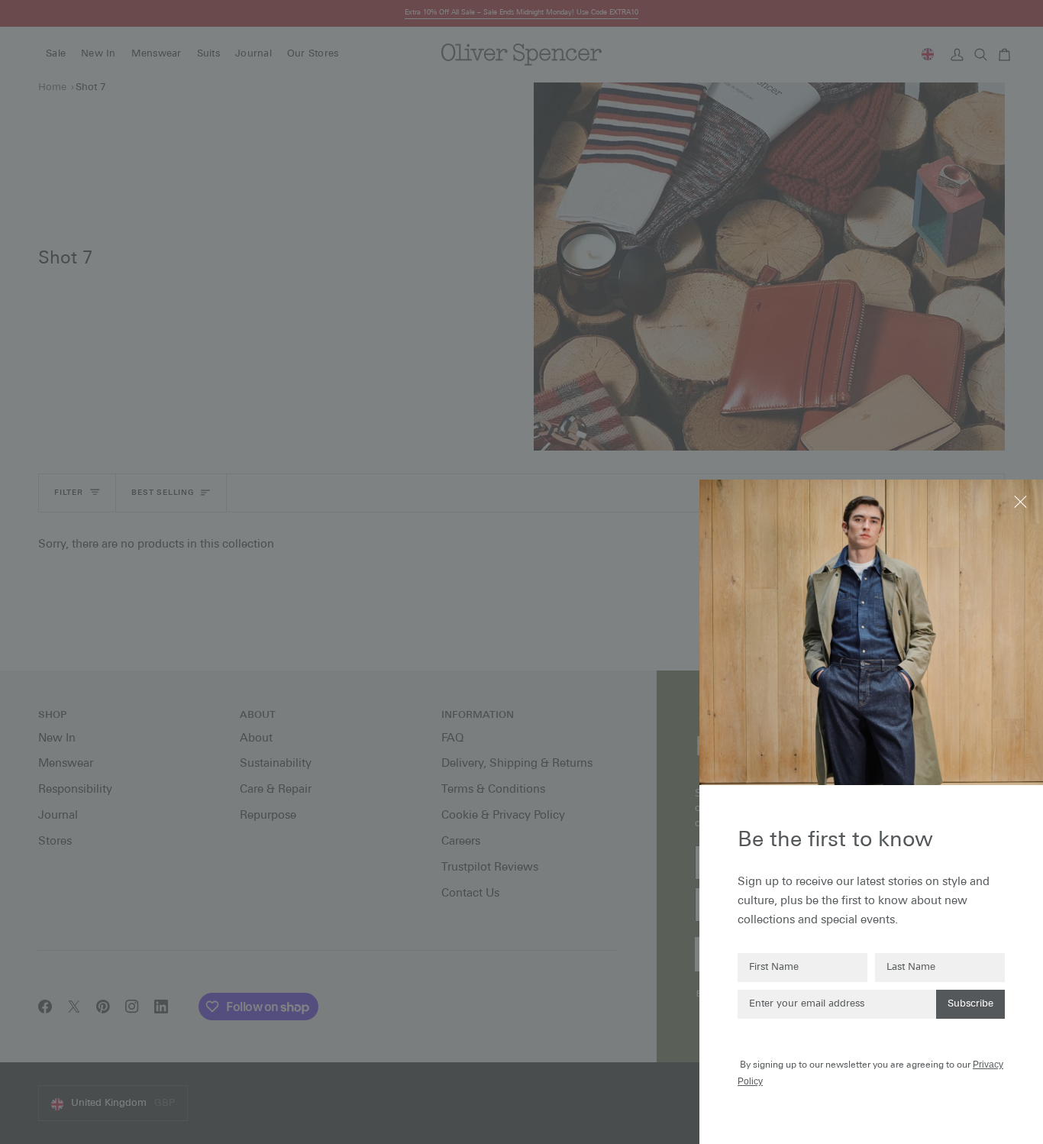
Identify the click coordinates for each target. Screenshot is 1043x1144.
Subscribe (970, 1004)
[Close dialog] (1022, 500)
